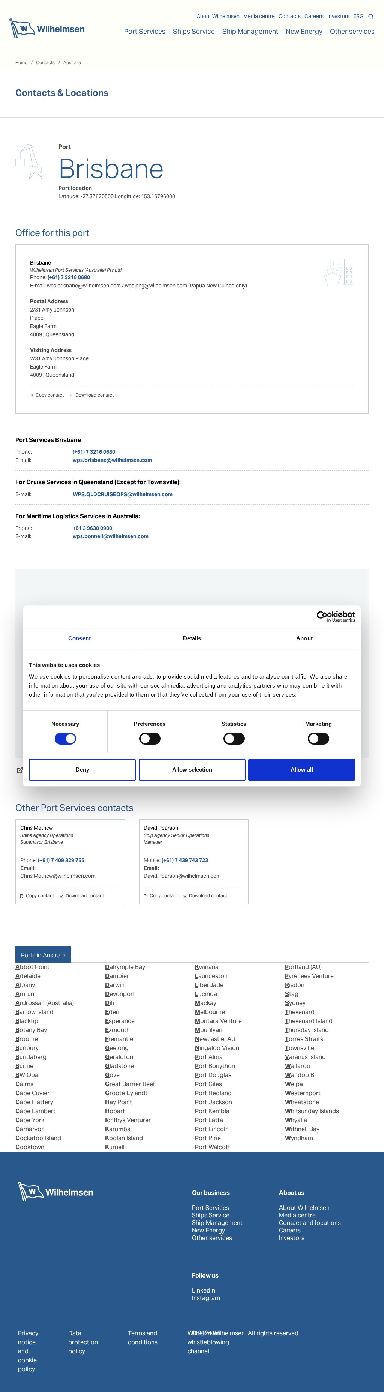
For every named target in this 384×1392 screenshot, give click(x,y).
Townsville (299, 1048)
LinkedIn (203, 1290)
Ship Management (217, 1223)
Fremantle (119, 1039)
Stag (291, 994)
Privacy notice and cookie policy (28, 1351)
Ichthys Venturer (128, 1120)
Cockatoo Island (38, 1138)
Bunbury (27, 1048)
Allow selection (192, 769)
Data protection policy (83, 1342)
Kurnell (114, 1147)
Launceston (211, 976)
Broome (26, 1039)
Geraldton (119, 1057)
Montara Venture (218, 1021)
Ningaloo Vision (217, 1048)
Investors (338, 16)
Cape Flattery (34, 1102)
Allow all (302, 769)
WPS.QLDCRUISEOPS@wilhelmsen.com (122, 494)
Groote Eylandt (126, 1093)
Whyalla (296, 1120)
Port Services (210, 1208)
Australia (72, 62)
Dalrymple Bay (125, 967)
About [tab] (304, 638)
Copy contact (50, 395)
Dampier (117, 976)
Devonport (120, 994)
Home (21, 62)
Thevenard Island (309, 1021)
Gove (112, 1075)
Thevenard (300, 1012)
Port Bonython (215, 1066)
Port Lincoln (212, 1129)
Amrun (24, 994)
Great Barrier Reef (130, 1084)
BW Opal (27, 1075)
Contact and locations (310, 1223)
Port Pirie (208, 1138)
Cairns (24, 1084)
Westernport (303, 1093)
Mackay (205, 1003)
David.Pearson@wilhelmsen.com (182, 876)
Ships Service (211, 1215)
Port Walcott (212, 1147)
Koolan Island (124, 1138)
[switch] (149, 739)
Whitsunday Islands (312, 1111)
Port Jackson (213, 1102)
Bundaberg (30, 1057)
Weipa (294, 1084)
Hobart (115, 1111)
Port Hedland (213, 1093)
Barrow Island (34, 1012)
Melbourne (210, 1012)
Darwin (114, 985)
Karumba (117, 1129)
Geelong (117, 1048)
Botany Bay (31, 1030)
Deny (82, 769)
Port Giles (208, 1084)
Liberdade (209, 985)
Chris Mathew (36, 828)
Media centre (259, 16)
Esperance (120, 1021)
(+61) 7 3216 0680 (69, 277)
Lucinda (206, 994)
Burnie (24, 1066)
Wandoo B (299, 1075)
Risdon (294, 985)
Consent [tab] (79, 638)
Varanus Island (305, 1057)
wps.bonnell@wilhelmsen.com (110, 536)
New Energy (304, 31)
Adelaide (27, 976)
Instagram (206, 1298)
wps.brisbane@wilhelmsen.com (112, 460)
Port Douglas (213, 1075)
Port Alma (209, 1057)
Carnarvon (30, 1129)
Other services (212, 1238)
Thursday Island (307, 1030)
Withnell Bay (302, 1129)
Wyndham (299, 1138)
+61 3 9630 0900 (92, 528)
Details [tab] (192, 638)
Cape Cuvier (32, 1093)
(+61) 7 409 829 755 (61, 860)
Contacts (290, 16)
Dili (109, 1003)
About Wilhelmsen (218, 16)
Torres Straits (304, 1039)
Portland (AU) (303, 967)
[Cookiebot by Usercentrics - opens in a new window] (322, 616)
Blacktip (26, 1021)
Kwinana (207, 967)
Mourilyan (208, 1030)
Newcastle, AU (215, 1039)
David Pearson (161, 828)
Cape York (29, 1120)
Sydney (295, 1003)
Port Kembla (212, 1111)
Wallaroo (297, 1066)
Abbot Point (32, 967)
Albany (25, 985)
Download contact (94, 395)
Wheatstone (302, 1102)
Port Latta (209, 1120)
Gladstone (119, 1066)
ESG (358, 16)
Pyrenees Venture (309, 976)
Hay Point (118, 1102)
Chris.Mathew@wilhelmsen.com (58, 876)
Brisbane (40, 262)
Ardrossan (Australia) (44, 1003)
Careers (314, 16)
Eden (112, 1012)
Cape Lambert (35, 1111)
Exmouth (117, 1030)
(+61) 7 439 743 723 (185, 860)
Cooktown (29, 1147)
